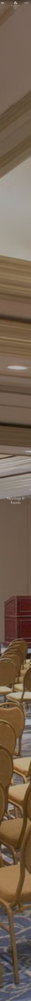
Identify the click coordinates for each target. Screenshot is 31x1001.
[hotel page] (15, 3)
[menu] (2, 3)
